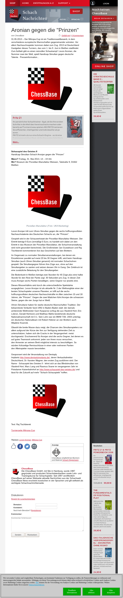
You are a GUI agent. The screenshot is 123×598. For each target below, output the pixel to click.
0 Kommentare (78, 36)
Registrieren (36, 510)
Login (106, 3)
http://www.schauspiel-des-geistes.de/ (57, 369)
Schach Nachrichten (35, 15)
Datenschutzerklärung (36, 585)
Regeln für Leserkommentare (23, 499)
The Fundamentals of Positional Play (102, 494)
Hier (37, 582)
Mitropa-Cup (37, 440)
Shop (12, 3)
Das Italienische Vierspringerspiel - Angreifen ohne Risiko (103, 542)
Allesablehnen (91, 591)
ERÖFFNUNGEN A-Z (43, 3)
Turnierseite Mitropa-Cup (23, 430)
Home (25, 3)
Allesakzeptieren (111, 591)
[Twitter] (27, 446)
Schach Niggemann (70, 460)
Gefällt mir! (66, 36)
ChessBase (27, 468)
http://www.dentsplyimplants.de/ (35, 357)
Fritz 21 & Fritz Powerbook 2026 (103, 451)
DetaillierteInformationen (72, 591)
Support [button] (63, 3)
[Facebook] (20, 446)
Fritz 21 (17, 117)
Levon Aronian (25, 440)
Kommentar (16, 514)
